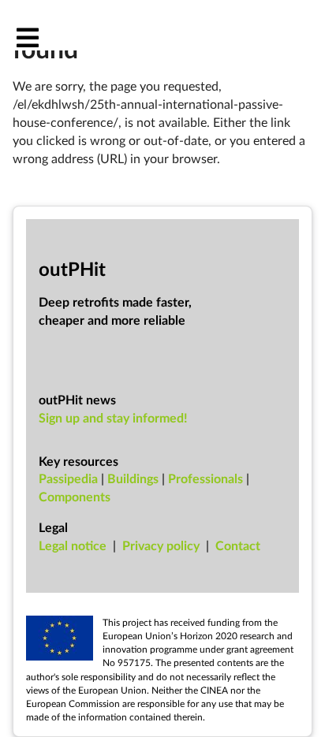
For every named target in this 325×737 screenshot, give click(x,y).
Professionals (205, 478)
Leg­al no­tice (72, 545)
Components (74, 496)
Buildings (133, 478)
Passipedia (68, 478)
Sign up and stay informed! (113, 417)
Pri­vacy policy (161, 545)
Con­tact (237, 545)
